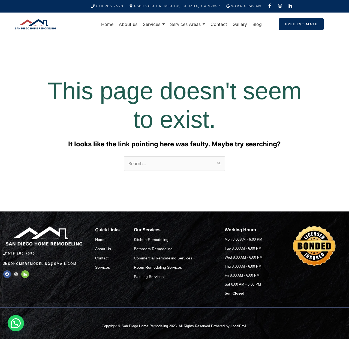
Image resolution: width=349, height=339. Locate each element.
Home (100, 239)
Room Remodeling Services (158, 267)
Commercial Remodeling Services (163, 258)
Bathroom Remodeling (153, 249)
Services (102, 267)
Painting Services (149, 276)
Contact (102, 258)
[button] (175, 6)
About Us (103, 249)
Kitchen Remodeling (151, 239)
